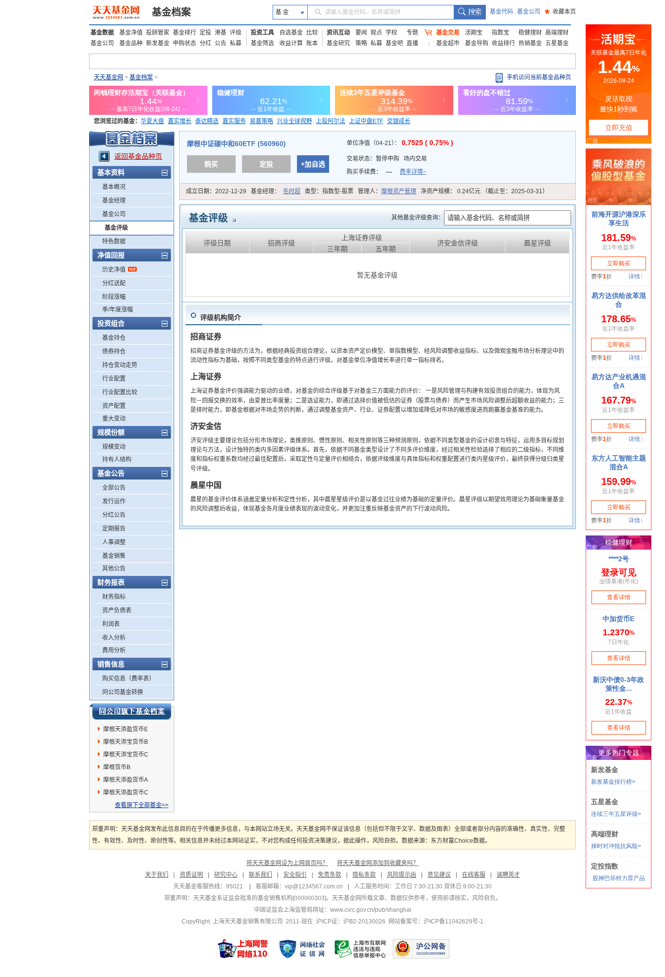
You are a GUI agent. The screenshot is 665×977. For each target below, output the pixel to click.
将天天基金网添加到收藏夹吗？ (378, 863)
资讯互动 (338, 32)
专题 (412, 32)
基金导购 (476, 43)
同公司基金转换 (122, 692)
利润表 (111, 624)
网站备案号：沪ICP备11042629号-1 (435, 921)
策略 (361, 43)
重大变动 (114, 418)
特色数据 (114, 241)
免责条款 (329, 874)
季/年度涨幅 (117, 309)
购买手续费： (386, 171)
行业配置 (114, 378)
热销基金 (530, 43)
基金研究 (338, 43)
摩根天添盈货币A (125, 779)
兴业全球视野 (294, 121)
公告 (220, 43)
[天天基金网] (117, 12)
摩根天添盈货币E (125, 729)
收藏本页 (560, 11)
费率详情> (413, 171)
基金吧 (394, 43)
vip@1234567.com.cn (314, 886)
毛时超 (291, 191)
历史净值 (114, 269)
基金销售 (114, 556)
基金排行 (184, 32)
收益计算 (291, 43)
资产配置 (114, 406)
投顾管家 (157, 32)
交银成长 (398, 121)
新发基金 (157, 43)
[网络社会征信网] (302, 949)
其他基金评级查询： (417, 217)
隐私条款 (364, 874)
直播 (412, 43)
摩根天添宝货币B (125, 741)
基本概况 (114, 187)
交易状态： (387, 158)
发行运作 (114, 501)
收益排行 (503, 43)
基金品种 (131, 43)
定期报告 (114, 528)
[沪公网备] (421, 949)
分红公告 (114, 515)
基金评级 (116, 227)
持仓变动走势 (119, 365)
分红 (205, 43)
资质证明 (191, 874)
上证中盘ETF (366, 121)
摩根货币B (116, 767)
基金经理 (114, 200)
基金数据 (102, 32)
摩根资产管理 (398, 191)
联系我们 (260, 874)
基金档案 (171, 12)
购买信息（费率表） (128, 678)
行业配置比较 (119, 392)
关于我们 (156, 874)
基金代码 (501, 11)
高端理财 (557, 32)
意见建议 (439, 874)
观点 (376, 32)
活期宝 (473, 32)
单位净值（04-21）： (400, 143)
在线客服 (473, 874)
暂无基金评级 (377, 275)
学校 (391, 32)
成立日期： (216, 191)
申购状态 (184, 43)
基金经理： (275, 191)
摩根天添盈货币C (125, 792)
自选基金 (291, 32)
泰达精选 (207, 121)
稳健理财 (530, 32)
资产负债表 (116, 610)
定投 (205, 32)
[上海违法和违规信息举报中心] (361, 949)
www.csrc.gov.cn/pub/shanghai (370, 909)
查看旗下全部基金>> (141, 805)
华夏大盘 (152, 121)
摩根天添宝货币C (125, 754)
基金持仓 (114, 337)
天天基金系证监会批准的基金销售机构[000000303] (259, 898)
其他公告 (114, 568)
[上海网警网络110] (243, 949)
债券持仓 (114, 351)
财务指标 (114, 596)
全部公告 (114, 487)
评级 (235, 32)
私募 (235, 43)
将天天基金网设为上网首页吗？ (287, 863)
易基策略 (261, 121)
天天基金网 (108, 77)
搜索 (469, 12)
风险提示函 (401, 874)
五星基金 (557, 43)
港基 (220, 32)
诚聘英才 (508, 874)
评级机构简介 (220, 317)
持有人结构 (116, 459)
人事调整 (114, 542)
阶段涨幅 (114, 297)
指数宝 (500, 32)
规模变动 (114, 446)
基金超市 (448, 43)
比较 (312, 32)
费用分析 (114, 650)
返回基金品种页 (138, 156)
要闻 (361, 32)
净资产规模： (484, 191)
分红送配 (114, 283)
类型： (329, 191)
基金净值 (131, 32)
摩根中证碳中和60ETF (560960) (236, 143)
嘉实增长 (179, 121)
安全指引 (295, 874)
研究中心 (226, 874)
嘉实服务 (234, 121)
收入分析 (114, 637)
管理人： (387, 191)
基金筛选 (262, 43)
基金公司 (528, 11)
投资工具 (262, 32)
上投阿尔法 (330, 121)
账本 (312, 43)
